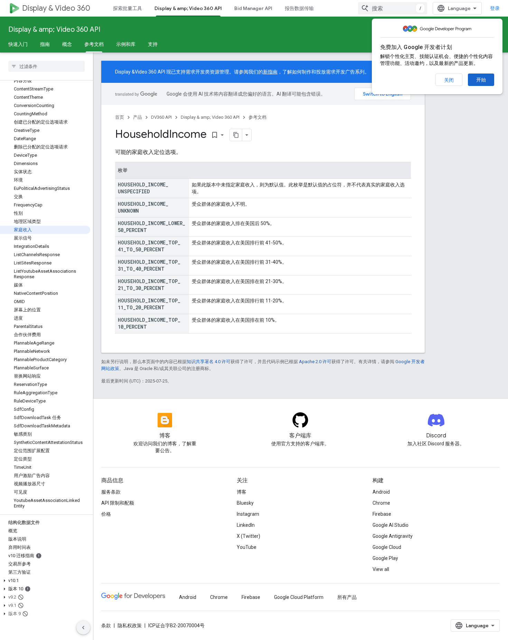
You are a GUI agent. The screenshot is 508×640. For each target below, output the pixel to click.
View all (381, 569)
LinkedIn (246, 525)
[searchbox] (46, 66)
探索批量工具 (127, 8)
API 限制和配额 (117, 503)
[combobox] (392, 8)
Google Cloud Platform (298, 597)
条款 (106, 625)
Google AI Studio (390, 525)
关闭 (449, 80)
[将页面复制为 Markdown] (236, 135)
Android (381, 492)
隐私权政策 (129, 625)
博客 (241, 492)
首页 (119, 117)
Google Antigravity (393, 536)
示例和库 (125, 44)
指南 (45, 44)
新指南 (270, 72)
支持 (153, 44)
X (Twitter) (248, 536)
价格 (106, 514)
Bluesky (245, 503)
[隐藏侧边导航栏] (83, 627)
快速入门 (18, 44)
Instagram (248, 514)
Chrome (381, 503)
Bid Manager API (253, 8)
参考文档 (94, 44)
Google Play (385, 558)
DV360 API (161, 117)
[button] (45, 580)
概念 (67, 44)
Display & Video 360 (56, 8)
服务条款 (111, 492)
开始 (481, 80)
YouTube (246, 547)
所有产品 (347, 597)
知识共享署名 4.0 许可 (209, 361)
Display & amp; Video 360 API (188, 8)
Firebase (382, 514)
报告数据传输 (299, 8)
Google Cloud (387, 547)
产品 (137, 117)
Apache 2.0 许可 (315, 361)
